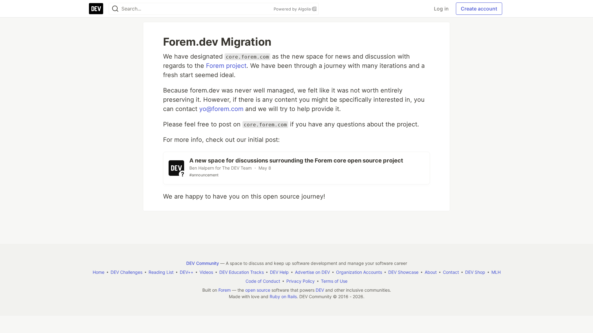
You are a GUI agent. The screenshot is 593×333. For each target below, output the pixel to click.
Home (98, 272)
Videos (206, 272)
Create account (479, 9)
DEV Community (202, 263)
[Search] (115, 8)
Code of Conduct (263, 281)
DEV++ (186, 272)
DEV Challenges (126, 272)
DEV (320, 290)
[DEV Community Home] (96, 8)
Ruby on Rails (283, 296)
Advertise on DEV (312, 272)
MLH (496, 272)
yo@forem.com (221, 109)
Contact (451, 272)
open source (257, 290)
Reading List (161, 272)
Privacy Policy (300, 281)
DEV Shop (475, 272)
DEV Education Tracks (241, 272)
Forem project (226, 65)
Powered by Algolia (293, 8)
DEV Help (279, 272)
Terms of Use (334, 281)
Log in (441, 9)
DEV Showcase (403, 272)
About (431, 272)
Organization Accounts (359, 272)
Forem (224, 290)
